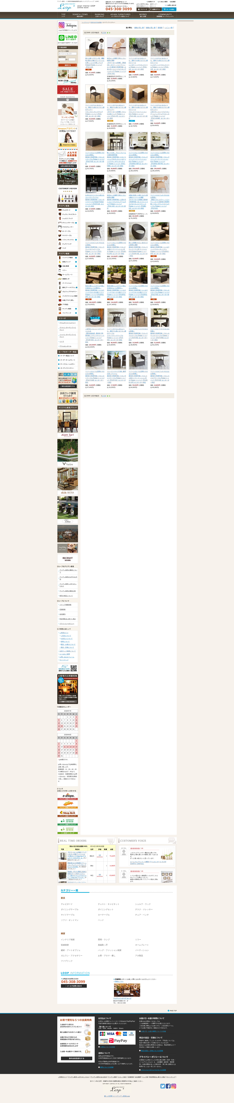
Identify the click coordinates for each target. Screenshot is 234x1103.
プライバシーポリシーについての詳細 (153, 1070)
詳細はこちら (119, 981)
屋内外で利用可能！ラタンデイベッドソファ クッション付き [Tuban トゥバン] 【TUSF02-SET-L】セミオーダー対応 (138, 159)
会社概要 (138, 1077)
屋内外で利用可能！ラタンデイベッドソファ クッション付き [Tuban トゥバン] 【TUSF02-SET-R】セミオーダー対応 (159, 159)
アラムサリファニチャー (68, 323)
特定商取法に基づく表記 (68, 619)
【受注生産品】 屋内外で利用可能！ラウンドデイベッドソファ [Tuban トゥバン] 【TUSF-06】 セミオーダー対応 (94, 335)
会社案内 (62, 614)
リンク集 (145, 1077)
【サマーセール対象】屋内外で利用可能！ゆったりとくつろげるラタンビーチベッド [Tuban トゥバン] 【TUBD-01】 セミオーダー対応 (138, 201)
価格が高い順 (151, 28)
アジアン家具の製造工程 (68, 591)
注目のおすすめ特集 (96, 22)
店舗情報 (62, 609)
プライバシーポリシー (67, 624)
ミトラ (62, 341)
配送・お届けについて (68, 644)
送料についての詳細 (106, 1067)
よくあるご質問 (65, 654)
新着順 (160, 28)
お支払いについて (67, 638)
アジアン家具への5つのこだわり (78, 1077)
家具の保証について (66, 596)
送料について (65, 641)
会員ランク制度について (68, 651)
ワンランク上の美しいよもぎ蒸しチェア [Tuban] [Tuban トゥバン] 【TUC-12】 (94, 62)
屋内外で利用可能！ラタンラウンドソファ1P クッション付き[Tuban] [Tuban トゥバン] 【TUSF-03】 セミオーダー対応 (138, 249)
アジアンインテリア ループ (122, 998)
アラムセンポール (65, 346)
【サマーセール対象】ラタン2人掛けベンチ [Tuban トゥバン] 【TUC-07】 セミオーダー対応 (116, 111)
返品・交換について (67, 647)
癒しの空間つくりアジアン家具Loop (117, 1096)
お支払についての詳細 (107, 1047)
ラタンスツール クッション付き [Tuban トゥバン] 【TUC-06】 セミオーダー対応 (138, 111)
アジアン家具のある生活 (99, 1077)
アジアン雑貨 (112, 1077)
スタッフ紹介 (122, 1077)
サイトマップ (64, 660)
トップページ (85, 22)
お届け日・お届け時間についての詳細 (153, 1031)
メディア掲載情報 (65, 605)
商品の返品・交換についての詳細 (152, 1050)
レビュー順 (169, 28)
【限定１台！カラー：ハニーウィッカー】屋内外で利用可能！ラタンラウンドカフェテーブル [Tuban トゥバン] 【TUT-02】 (159, 201)
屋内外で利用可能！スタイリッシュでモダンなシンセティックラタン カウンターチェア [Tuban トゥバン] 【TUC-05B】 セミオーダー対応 (116, 159)
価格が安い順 (139, 28)
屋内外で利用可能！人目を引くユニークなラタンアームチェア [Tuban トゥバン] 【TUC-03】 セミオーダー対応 (116, 201)
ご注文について (66, 636)
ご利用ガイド (64, 633)
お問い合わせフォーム (67, 657)
